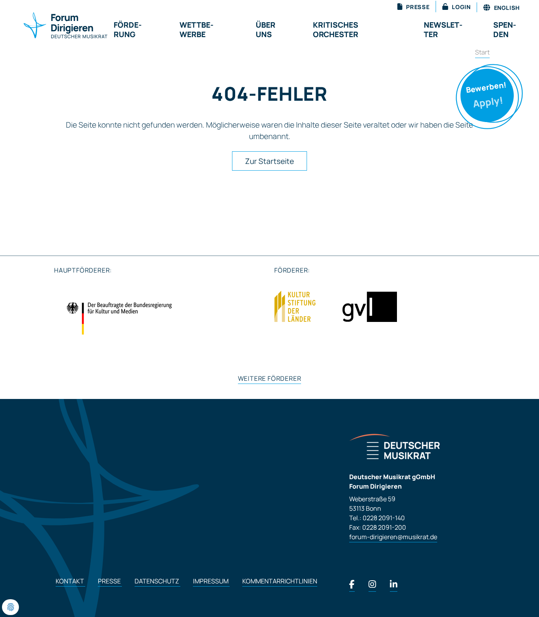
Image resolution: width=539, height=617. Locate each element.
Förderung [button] (128, 30)
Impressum (211, 581)
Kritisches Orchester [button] (335, 30)
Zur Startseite (269, 161)
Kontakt (70, 581)
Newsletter (443, 30)
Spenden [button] (504, 30)
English (506, 7)
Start (482, 52)
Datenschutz (157, 581)
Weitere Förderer (269, 378)
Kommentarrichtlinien (279, 581)
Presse (110, 581)
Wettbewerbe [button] (196, 30)
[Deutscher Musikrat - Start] (56, 26)
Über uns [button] (265, 30)
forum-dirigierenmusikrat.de (393, 536)
